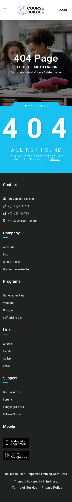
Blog (6, 254)
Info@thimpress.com (21, 198)
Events (7, 351)
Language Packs (13, 406)
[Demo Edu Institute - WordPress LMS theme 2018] (31, 10)
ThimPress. (50, 481)
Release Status (12, 414)
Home (28, 106)
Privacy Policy (51, 487)
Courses (8, 343)
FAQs (6, 365)
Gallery (7, 358)
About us (8, 247)
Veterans (8, 302)
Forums (8, 399)
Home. (55, 159)
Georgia (8, 310)
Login (63, 9)
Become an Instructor (16, 269)
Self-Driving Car (12, 317)
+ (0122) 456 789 (18, 206)
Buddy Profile (11, 261)
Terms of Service (24, 487)
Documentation (12, 392)
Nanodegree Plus (13, 295)
